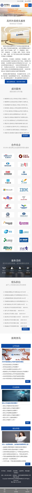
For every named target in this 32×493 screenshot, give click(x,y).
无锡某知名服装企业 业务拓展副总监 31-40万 (17, 301)
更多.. (27, 381)
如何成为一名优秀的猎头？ (10, 459)
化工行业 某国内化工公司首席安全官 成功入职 (17, 120)
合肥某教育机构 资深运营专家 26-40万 (15, 298)
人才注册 (21, 1)
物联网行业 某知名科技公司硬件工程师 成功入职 (18, 102)
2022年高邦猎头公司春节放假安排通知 (13, 376)
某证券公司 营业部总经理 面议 (13, 307)
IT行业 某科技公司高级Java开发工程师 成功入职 (18, 111)
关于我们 (3, 471)
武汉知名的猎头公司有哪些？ (11, 364)
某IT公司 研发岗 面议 (10, 310)
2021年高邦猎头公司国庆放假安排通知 (13, 378)
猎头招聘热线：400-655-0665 (16, 82)
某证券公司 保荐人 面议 (11, 314)
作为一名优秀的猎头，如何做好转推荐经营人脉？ (15, 444)
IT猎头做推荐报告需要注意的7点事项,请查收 (15, 456)
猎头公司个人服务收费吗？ (10, 417)
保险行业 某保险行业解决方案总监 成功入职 (17, 133)
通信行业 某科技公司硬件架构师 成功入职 (16, 123)
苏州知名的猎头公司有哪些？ (11, 367)
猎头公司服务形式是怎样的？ (11, 406)
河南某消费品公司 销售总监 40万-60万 (15, 292)
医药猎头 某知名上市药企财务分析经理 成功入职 (18, 108)
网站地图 (27, 471)
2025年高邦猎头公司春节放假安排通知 (12, 362)
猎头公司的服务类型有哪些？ (10, 403)
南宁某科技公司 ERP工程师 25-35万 (15, 304)
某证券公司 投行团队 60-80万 (13, 317)
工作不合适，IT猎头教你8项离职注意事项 (14, 461)
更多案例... (26, 135)
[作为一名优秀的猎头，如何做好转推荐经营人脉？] (16, 437)
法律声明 (21, 471)
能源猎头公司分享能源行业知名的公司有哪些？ (16, 371)
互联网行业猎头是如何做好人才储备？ (13, 449)
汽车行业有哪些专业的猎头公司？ (12, 369)
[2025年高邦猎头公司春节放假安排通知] (16, 354)
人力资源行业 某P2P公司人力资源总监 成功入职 (18, 126)
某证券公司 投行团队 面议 (12, 320)
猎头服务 (9, 471)
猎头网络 (15, 471)
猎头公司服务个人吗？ (9, 420)
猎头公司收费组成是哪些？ (10, 413)
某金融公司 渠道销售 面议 (12, 326)
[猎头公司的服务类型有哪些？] (16, 395)
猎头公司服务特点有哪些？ (10, 410)
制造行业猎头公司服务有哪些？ (11, 408)
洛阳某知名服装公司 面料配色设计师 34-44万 (17, 295)
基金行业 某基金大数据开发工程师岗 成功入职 (17, 117)
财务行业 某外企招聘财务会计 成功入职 (15, 114)
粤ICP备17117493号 (16, 482)
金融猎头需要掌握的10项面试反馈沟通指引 (15, 447)
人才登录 (28, 1)
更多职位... (26, 329)
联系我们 (16, 472)
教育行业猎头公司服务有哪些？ (11, 415)
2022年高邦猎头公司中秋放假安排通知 (13, 374)
